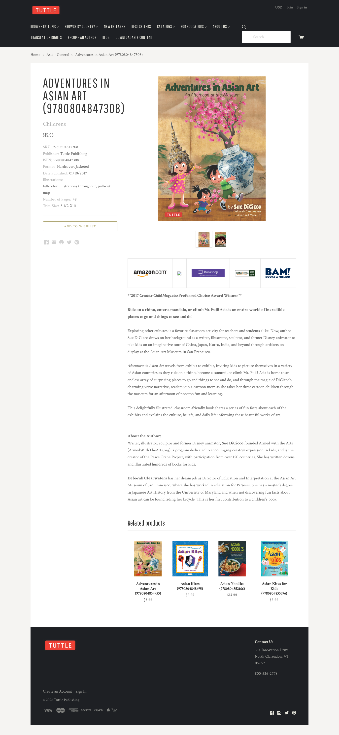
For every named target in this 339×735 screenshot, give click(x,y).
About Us (220, 26)
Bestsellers (141, 26)
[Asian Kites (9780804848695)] (190, 558)
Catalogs (165, 26)
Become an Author (82, 37)
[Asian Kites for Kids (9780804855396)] (274, 558)
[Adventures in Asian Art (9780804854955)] (148, 558)
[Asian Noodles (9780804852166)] (232, 558)
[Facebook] (272, 713)
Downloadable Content (134, 37)
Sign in (302, 7)
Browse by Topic (44, 26)
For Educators (193, 26)
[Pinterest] (294, 713)
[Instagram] (279, 713)
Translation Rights (46, 37)
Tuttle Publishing (66, 700)
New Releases (115, 26)
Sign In (80, 691)
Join (290, 7)
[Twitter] (287, 713)
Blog (106, 37)
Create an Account (57, 691)
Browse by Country (80, 26)
